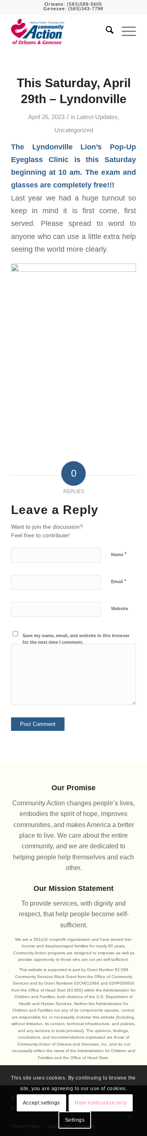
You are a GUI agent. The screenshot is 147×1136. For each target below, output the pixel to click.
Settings (75, 1120)
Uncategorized (73, 130)
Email (118, 581)
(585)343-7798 (85, 8)
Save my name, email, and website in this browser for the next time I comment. (75, 639)
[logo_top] (61, 31)
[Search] (106, 31)
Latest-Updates (97, 117)
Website (119, 608)
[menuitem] (106, 31)
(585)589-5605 (84, 4)
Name (119, 554)
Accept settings (41, 1103)
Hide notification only (101, 1103)
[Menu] (125, 31)
